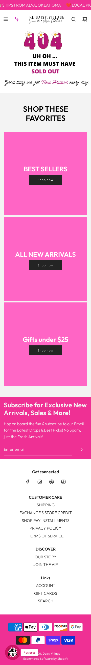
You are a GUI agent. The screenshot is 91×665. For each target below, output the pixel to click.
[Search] (73, 19)
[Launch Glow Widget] (12, 652)
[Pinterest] (51, 481)
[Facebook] (27, 481)
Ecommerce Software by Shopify (45, 658)
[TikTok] (63, 481)
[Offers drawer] (16, 19)
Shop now (45, 180)
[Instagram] (39, 481)
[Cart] (84, 19)
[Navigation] (5, 19)
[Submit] (81, 449)
